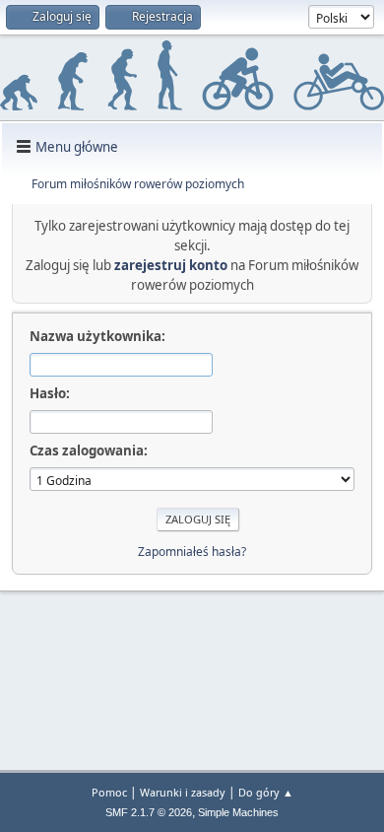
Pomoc (109, 792)
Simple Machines (238, 812)
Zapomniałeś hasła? (192, 551)
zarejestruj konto (170, 265)
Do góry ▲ (265, 792)
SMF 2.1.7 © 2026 (148, 812)
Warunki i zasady (182, 792)
